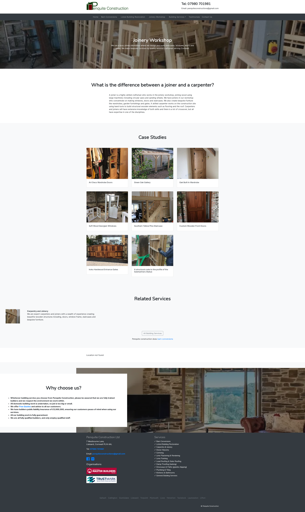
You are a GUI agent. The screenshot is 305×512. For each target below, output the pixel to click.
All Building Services (152, 333)
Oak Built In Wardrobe (189, 182)
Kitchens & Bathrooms (165, 472)
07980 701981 (199, 4)
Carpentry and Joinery (37, 311)
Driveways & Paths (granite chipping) (171, 467)
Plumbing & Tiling (163, 470)
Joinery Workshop (157, 17)
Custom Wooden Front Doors (192, 226)
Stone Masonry (162, 450)
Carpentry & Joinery (164, 447)
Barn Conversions (109, 17)
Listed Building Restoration (133, 17)
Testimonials (194, 17)
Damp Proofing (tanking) (166, 464)
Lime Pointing (162, 458)
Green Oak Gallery (142, 182)
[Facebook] (88, 459)
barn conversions (165, 339)
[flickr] (92, 459)
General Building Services (166, 475)
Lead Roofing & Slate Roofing (168, 461)
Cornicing (160, 452)
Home (95, 17)
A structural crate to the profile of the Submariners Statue (151, 270)
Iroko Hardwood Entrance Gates (103, 269)
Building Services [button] (176, 17)
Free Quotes (25, 406)
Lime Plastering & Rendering (168, 455)
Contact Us (207, 17)
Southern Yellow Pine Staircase (148, 226)
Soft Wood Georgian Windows (102, 226)
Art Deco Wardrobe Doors (100, 182)
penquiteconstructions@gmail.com (203, 8)
